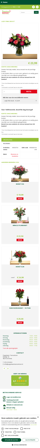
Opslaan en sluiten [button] (11, 440)
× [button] (38, 417)
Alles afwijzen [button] (30, 440)
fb (33, 7)
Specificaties (7, 140)
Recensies (6, 143)
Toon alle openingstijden (10, 348)
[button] (20, 445)
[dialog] (20, 431)
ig (37, 7)
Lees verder (33, 425)
